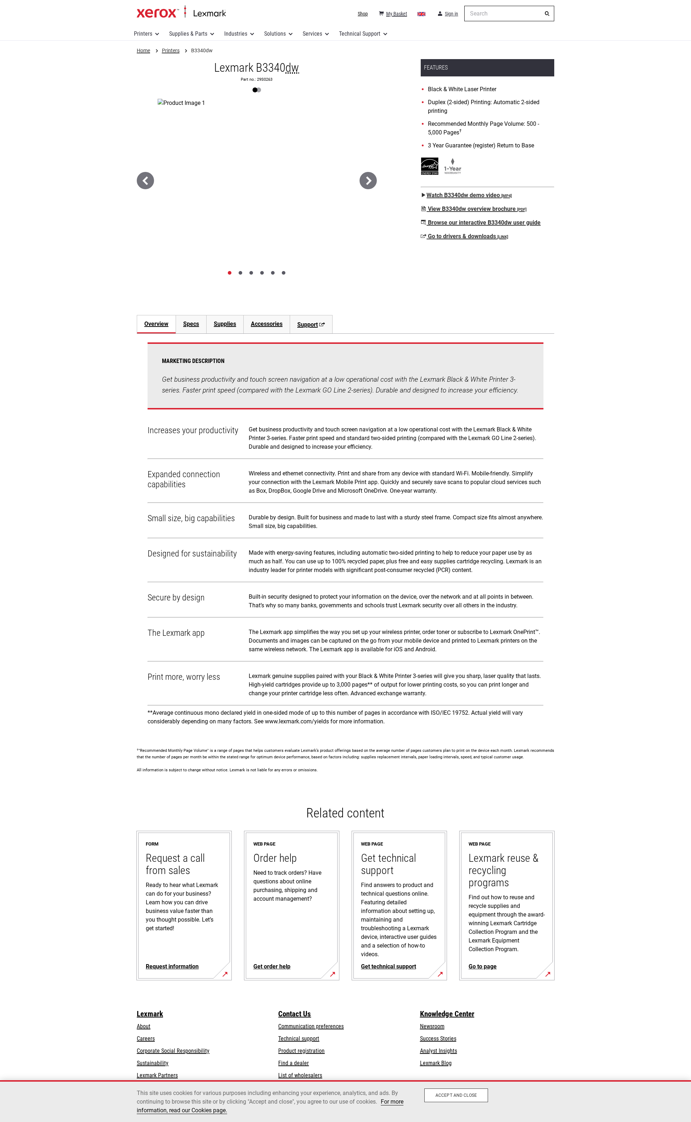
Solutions (275, 33)
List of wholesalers (300, 1075)
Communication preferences (311, 1026)
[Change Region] (421, 13)
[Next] (368, 180)
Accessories (267, 323)
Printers (143, 33)
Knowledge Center (447, 1014)
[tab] (229, 273)
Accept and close (456, 1095)
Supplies (225, 323)
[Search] (547, 13)
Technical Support (359, 33)
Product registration (301, 1050)
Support (307, 324)
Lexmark (150, 1014)
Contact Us (294, 1014)
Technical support (298, 1038)
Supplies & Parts (188, 33)
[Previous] (145, 180)
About (143, 1026)
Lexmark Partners (157, 1075)
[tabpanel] (345, 536)
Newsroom (432, 1026)
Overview (156, 323)
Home (181, 12)
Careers (146, 1038)
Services (312, 33)
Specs (191, 323)
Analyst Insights (438, 1050)
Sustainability (152, 1063)
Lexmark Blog (436, 1063)
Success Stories (438, 1038)
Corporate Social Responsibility (173, 1050)
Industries (235, 33)
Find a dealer (293, 1063)
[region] (345, 1101)
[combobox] (509, 13)
